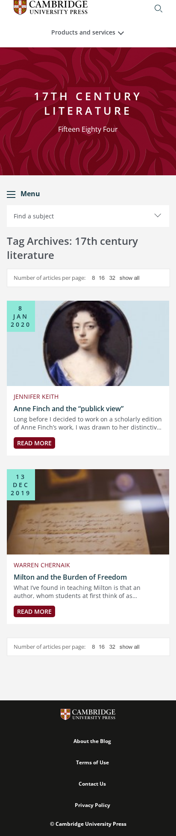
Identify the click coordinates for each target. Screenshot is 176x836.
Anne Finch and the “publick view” (68, 408)
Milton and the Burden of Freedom (70, 577)
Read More (34, 443)
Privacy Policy (92, 805)
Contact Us (92, 783)
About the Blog (92, 741)
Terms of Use (92, 762)
